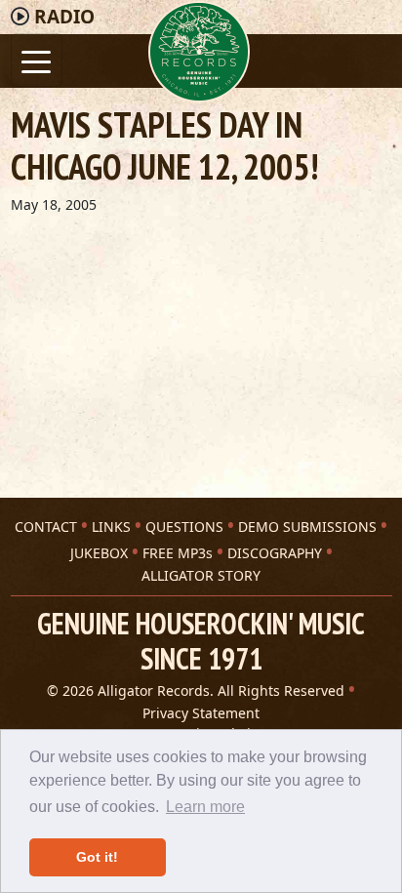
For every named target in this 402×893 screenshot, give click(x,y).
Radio (64, 16)
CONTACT (46, 526)
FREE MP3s (177, 553)
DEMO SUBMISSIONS (307, 526)
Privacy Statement (201, 713)
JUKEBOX (99, 553)
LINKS (111, 526)
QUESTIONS (184, 526)
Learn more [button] (205, 806)
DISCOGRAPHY (274, 553)
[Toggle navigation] (36, 60)
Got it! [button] (97, 857)
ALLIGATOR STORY (201, 575)
